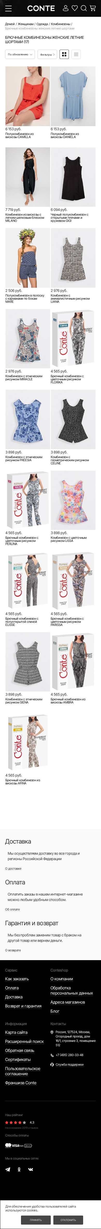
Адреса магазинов (68, 1002)
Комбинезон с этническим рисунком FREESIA (23, 459)
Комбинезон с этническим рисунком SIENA (23, 701)
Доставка (14, 996)
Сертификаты (18, 1059)
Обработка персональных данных (72, 990)
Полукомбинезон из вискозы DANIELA (65, 135)
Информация (16, 1023)
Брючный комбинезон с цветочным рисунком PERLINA (21, 540)
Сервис (11, 970)
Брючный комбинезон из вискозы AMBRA (68, 701)
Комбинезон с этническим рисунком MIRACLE (23, 378)
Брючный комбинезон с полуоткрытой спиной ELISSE (21, 621)
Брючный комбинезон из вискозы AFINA (22, 782)
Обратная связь (19, 1050)
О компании (62, 978)
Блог (55, 1011)
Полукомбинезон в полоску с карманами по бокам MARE (24, 298)
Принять (36, 1220)
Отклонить (68, 1220)
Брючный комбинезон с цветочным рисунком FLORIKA (67, 379)
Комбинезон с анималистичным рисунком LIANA (70, 298)
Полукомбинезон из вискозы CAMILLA (19, 135)
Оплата (12, 987)
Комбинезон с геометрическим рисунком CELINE (70, 460)
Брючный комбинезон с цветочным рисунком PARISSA (67, 621)
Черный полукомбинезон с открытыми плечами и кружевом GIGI (69, 217)
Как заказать (17, 978)
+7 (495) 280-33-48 (69, 1055)
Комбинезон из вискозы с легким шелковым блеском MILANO (24, 217)
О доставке (13, 868)
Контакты (58, 1023)
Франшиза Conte (21, 1082)
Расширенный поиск (24, 1041)
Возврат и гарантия (23, 1005)
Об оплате (12, 909)
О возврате (13, 950)
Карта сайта (16, 1032)
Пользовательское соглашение (22, 1071)
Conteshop (59, 970)
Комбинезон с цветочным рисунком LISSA (68, 539)
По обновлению (18, 54)
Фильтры (46, 54)
